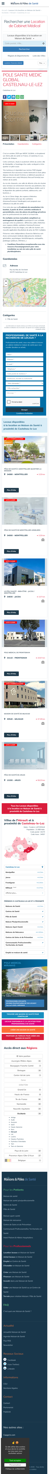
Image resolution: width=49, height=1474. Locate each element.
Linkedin (11, 1369)
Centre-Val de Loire (27, 1075)
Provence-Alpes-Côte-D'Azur (24, 1155)
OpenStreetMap (41, 306)
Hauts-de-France (28, 1094)
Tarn (12, 1144)
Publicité (7, 1412)
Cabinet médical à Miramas (16, 996)
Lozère (13, 1137)
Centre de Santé (10, 1205)
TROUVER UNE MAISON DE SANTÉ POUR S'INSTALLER (23, 1015)
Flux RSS (7, 1341)
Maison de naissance (12, 1220)
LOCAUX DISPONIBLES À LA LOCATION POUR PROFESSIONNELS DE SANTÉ (23, 1022)
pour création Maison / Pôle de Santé (22, 1296)
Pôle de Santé (9, 1209)
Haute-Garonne (16, 1127)
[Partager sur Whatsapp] (18, 97)
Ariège (13, 1117)
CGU (5, 1384)
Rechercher (24, 49)
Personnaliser (15, 1465)
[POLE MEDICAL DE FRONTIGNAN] (24, 633)
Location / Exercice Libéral (13, 63)
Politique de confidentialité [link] (15, 1469)
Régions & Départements (18, 56)
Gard (12, 1125)
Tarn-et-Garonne (17, 1146)
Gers (12, 1129)
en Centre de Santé (14, 1261)
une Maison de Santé (15, 1272)
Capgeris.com (9, 1435)
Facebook (11, 1360)
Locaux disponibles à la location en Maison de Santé (24, 37)
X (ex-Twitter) (13, 1364)
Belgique (29, 1160)
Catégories (36, 144)
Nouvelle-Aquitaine (27, 1109)
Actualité (8, 1325)
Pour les (13, 1189)
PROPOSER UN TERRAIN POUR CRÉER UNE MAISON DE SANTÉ (23, 1037)
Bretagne (28, 1070)
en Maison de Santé (19, 1252)
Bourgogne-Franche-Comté (25, 1066)
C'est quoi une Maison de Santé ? (17, 1311)
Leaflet (17, 306)
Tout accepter (15, 1460)
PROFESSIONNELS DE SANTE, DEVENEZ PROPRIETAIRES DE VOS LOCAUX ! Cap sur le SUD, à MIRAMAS (21, 1003)
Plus (41, 63)
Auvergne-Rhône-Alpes (26, 1061)
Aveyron (14, 1122)
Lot (12, 1134)
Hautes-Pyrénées (17, 1139)
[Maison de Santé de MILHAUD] (24, 694)
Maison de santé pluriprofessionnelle (18, 1200)
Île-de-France (28, 1099)
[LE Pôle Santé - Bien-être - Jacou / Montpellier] (24, 572)
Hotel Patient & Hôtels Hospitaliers (18, 1237)
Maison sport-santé (11, 1216)
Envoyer (24, 410)
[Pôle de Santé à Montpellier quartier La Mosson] (24, 449)
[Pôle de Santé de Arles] (24, 755)
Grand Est (29, 1089)
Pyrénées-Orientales (18, 1141)
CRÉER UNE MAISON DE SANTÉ (22, 1030)
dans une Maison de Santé (18, 1281)
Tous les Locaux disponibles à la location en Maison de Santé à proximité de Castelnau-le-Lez (25, 808)
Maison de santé (10, 1196)
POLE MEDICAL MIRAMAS (12, 964)
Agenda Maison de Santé (14, 1336)
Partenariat (8, 1407)
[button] (24, 290)
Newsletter (8, 1345)
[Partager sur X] (9, 97)
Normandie (29, 1104)
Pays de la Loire (28, 1151)
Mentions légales (10, 1388)
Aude (13, 1120)
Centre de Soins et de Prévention (17, 1224)
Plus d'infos (11, 490)
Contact (6, 1403)
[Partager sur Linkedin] (13, 97)
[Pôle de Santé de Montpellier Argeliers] (24, 511)
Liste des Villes (39, 56)
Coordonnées (23, 144)
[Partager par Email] (22, 97)
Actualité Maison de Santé (14, 1332)
